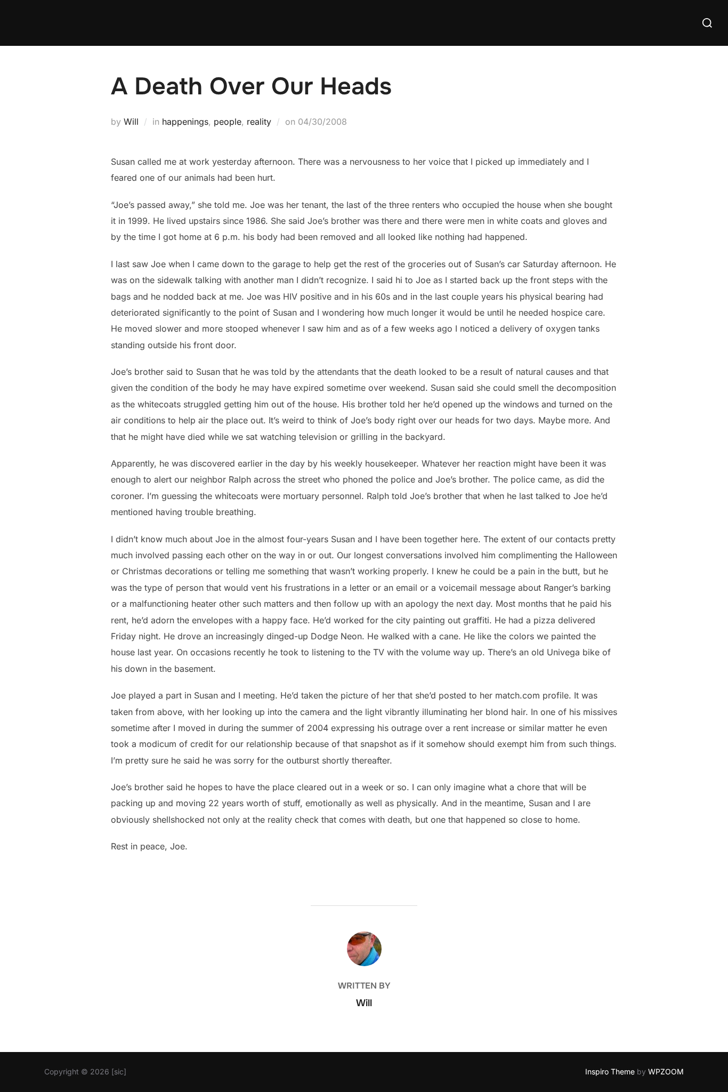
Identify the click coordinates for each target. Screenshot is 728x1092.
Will (131, 121)
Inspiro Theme (610, 1071)
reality (259, 121)
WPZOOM (666, 1071)
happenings (185, 121)
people (227, 121)
